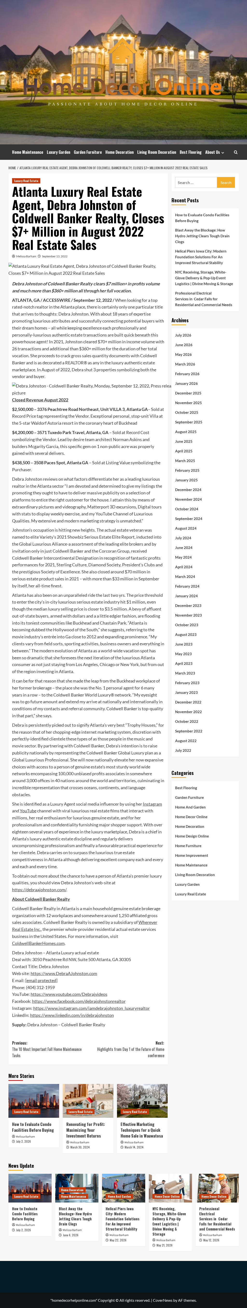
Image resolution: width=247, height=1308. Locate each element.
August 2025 (186, 431)
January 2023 (186, 692)
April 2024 (183, 567)
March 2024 (185, 576)
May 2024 (183, 557)
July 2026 (183, 335)
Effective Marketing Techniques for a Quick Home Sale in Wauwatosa (142, 1130)
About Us (212, 152)
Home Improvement (191, 855)
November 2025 (188, 403)
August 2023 (186, 634)
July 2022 (183, 750)
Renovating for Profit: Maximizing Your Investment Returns (85, 1130)
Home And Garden (190, 807)
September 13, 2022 (55, 256)
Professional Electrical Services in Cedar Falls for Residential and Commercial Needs (203, 299)
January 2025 (186, 480)
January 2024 (186, 596)
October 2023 (186, 625)
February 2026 (187, 374)
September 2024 (188, 518)
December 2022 (188, 702)
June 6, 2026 (70, 1235)
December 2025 (188, 393)
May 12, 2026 (211, 1240)
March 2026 (185, 364)
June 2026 (183, 345)
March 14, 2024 (134, 1147)
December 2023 (188, 605)
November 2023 (188, 615)
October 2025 (186, 412)
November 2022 (188, 712)
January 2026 (186, 383)
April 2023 (183, 663)
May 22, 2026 (118, 1240)
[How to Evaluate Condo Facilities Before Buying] (33, 1101)
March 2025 (185, 460)
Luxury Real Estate (26, 181)
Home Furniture (188, 846)
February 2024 (187, 586)
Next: (130, 1049)
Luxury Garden (58, 152)
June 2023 (183, 644)
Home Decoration (119, 152)
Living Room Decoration (156, 152)
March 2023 (185, 673)
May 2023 (183, 654)
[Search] (236, 152)
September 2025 (188, 422)
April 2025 (183, 451)
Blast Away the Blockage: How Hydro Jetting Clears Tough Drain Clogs (202, 236)
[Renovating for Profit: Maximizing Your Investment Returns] (88, 1101)
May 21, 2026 (164, 1245)
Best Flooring (191, 152)
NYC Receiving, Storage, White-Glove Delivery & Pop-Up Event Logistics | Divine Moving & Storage (204, 278)
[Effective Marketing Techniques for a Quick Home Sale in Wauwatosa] (142, 1101)
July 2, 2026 (23, 1141)
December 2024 (188, 489)
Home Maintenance (27, 152)
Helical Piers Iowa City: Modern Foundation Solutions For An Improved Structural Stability (200, 257)
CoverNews (162, 1300)
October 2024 (186, 509)
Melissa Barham (26, 256)
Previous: (47, 1049)
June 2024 (183, 547)
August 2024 (186, 528)
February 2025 (187, 470)
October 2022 (186, 721)
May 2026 (183, 354)
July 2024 (183, 538)
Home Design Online (192, 836)
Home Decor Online (191, 817)
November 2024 (188, 499)
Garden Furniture (88, 152)
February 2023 (187, 683)
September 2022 (188, 731)
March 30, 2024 (80, 1147)
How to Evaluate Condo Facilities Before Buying (33, 1127)
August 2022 (186, 740)
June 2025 (183, 441)
